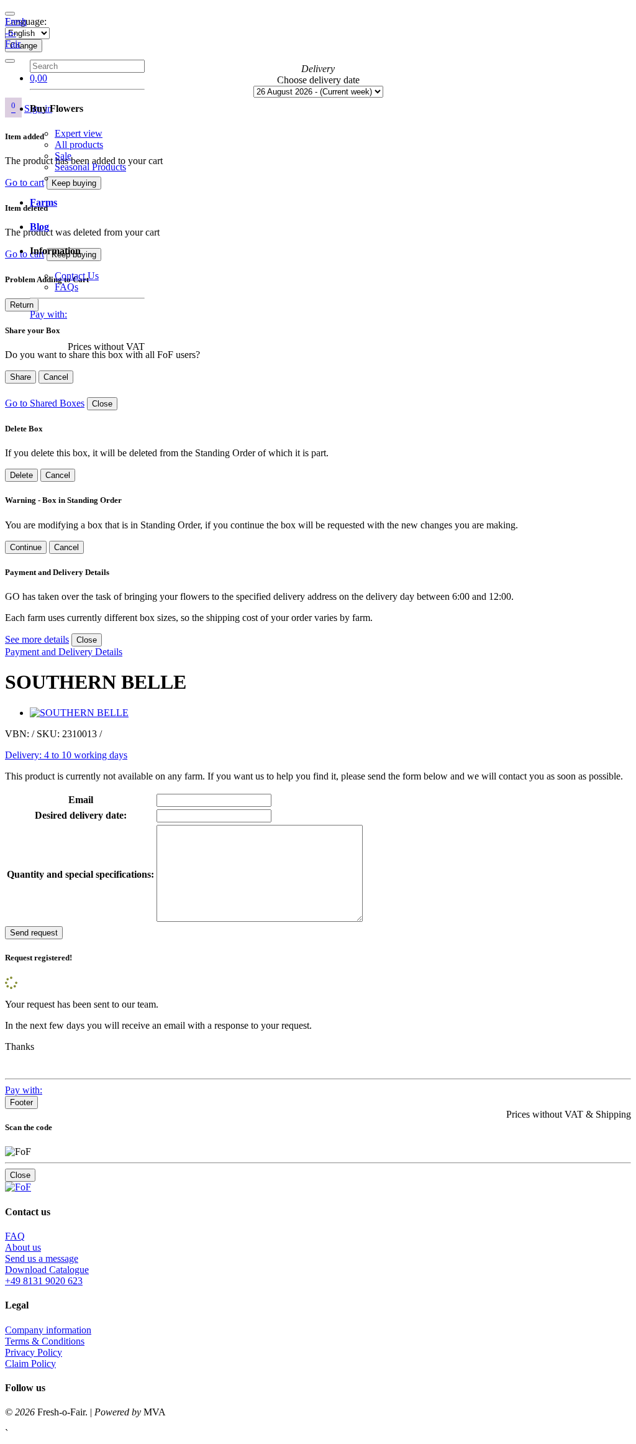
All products (79, 144)
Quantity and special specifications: (80, 874)
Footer (21, 1102)
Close (102, 403)
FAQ (15, 1236)
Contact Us (77, 275)
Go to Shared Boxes (44, 403)
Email (80, 799)
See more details (37, 639)
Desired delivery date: (81, 815)
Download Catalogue (47, 1269)
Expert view (78, 133)
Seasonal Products (90, 167)
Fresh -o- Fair (16, 32)
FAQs (66, 287)
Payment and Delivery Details (63, 651)
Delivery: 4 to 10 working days (66, 755)
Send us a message (41, 1258)
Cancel (55, 377)
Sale (63, 155)
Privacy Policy (33, 1352)
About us (23, 1247)
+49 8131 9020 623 (44, 1281)
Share (20, 377)
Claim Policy (30, 1363)
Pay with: (48, 314)
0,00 (38, 78)
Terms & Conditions (44, 1341)
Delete (21, 475)
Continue (26, 547)
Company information (48, 1330)
